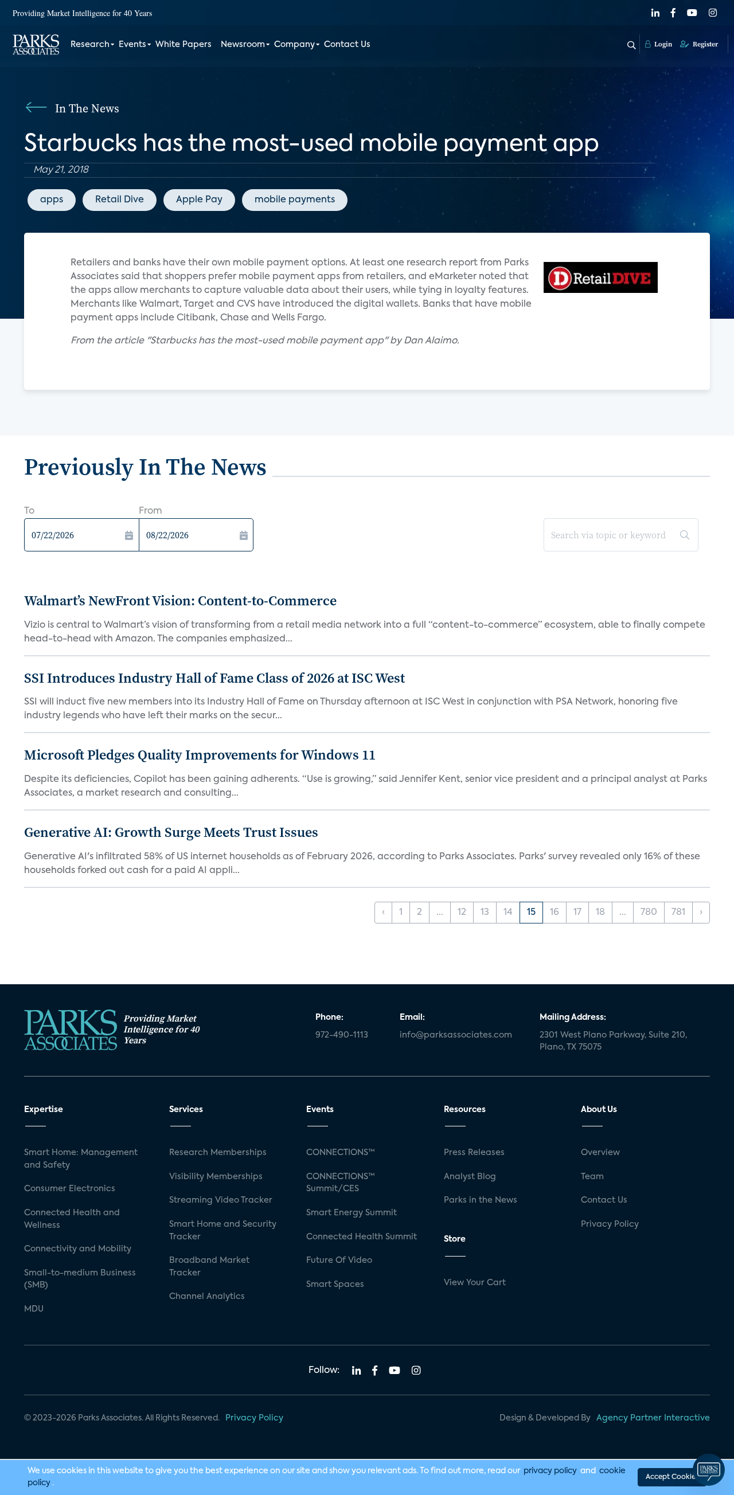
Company (294, 45)
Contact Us (347, 45)
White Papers (183, 45)
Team (592, 1177)
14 (508, 912)
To (29, 511)
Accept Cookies (672, 1477)
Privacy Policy (610, 1224)
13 (485, 912)
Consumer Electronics (69, 1189)
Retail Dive (119, 200)
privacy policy (550, 1471)
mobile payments (295, 200)
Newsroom (243, 45)
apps (51, 200)
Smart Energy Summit (351, 1213)
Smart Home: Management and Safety (81, 1159)
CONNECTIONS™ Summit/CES (340, 1183)
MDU (34, 1309)
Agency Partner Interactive (653, 1418)
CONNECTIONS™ (340, 1153)
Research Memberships (218, 1153)
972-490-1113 (341, 1035)
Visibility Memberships (216, 1177)
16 (554, 912)
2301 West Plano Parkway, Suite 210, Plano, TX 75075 (613, 1041)
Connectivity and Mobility (77, 1249)
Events (132, 45)
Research (90, 45)
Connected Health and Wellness (72, 1219)
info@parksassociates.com (456, 1035)
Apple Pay (199, 200)
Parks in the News (480, 1200)
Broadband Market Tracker (209, 1267)
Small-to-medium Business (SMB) (80, 1279)
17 (577, 912)
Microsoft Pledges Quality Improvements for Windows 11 (200, 754)
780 (649, 912)
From (150, 511)
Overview (600, 1153)
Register (704, 44)
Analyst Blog (470, 1177)
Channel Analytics (207, 1297)
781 (678, 912)
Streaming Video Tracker (220, 1200)
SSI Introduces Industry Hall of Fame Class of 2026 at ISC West (214, 677)
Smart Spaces (335, 1285)
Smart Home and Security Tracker (222, 1230)
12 (462, 912)
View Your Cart (475, 1283)
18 (600, 912)
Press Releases (474, 1153)
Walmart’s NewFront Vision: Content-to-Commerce (180, 600)
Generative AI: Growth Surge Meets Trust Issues (171, 832)
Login (662, 44)
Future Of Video (339, 1261)
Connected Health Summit (361, 1237)
